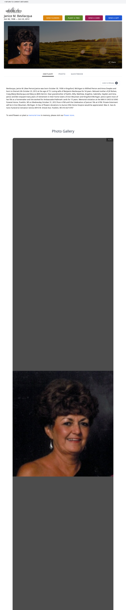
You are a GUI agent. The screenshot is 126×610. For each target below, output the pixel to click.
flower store (69, 115)
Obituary (48, 74)
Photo (62, 74)
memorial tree (34, 115)
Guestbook (77, 74)
